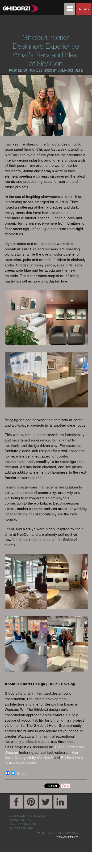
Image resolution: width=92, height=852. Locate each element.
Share (21, 773)
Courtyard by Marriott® (34, 757)
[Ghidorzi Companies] (17, 9)
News (84, 9)
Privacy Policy (67, 837)
